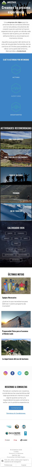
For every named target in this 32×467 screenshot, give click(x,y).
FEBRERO (21, 233)
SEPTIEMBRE (9, 255)
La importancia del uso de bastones (15, 359)
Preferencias (8, 465)
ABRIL (16, 238)
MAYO (26, 238)
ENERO (10, 233)
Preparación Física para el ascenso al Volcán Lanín (15, 332)
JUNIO (16, 243)
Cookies (16, 451)
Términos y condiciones (16, 453)
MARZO (6, 238)
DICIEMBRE (16, 260)
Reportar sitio (16, 455)
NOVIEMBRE (23, 255)
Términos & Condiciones (16, 413)
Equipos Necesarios (9, 297)
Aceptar (23, 465)
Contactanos (16, 408)
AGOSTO (20, 250)
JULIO (10, 250)
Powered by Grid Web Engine (16, 457)
